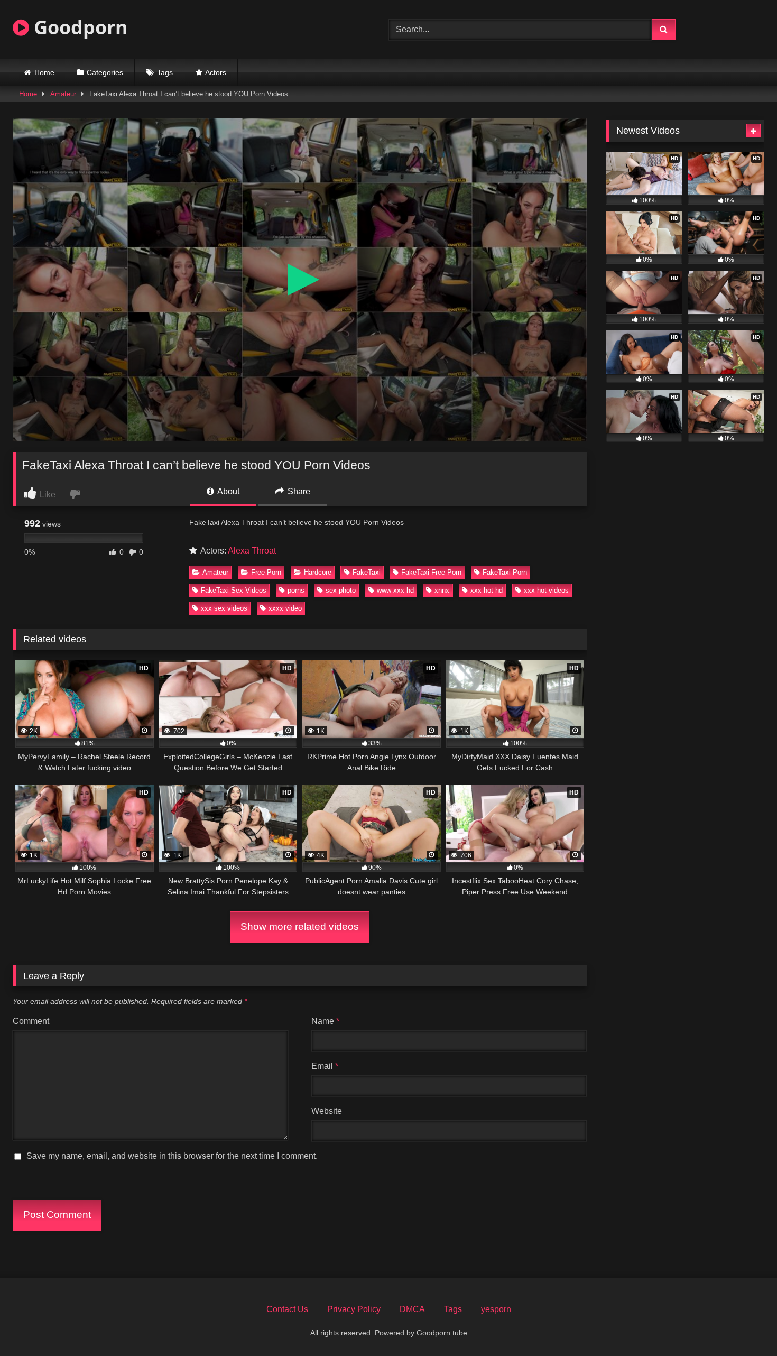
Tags (165, 72)
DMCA (412, 1309)
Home (44, 72)
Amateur (63, 94)
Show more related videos (299, 926)
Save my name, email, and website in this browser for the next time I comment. (172, 1155)
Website (326, 1110)
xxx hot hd (486, 590)
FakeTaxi (367, 572)
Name (325, 1021)
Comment (31, 1021)
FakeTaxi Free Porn (431, 572)
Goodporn (78, 27)
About (227, 491)
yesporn (496, 1309)
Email (324, 1066)
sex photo (341, 590)
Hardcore (317, 572)
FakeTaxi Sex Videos (233, 590)
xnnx (441, 590)
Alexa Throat (252, 550)
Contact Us (287, 1309)
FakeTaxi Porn (505, 572)
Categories (105, 72)
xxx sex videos (224, 608)
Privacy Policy (354, 1309)
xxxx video (285, 608)
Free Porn (266, 572)
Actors (215, 72)
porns (296, 590)
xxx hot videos (546, 590)
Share (297, 491)
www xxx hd (395, 590)
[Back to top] (744, 1324)
